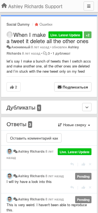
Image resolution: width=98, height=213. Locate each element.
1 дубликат (62, 53)
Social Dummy (18, 24)
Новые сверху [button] (74, 124)
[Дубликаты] (86, 107)
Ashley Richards (31, 151)
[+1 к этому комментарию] (83, 164)
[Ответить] (72, 164)
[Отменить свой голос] (90, 164)
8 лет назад (54, 175)
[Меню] (89, 6)
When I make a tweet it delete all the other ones (47, 38)
